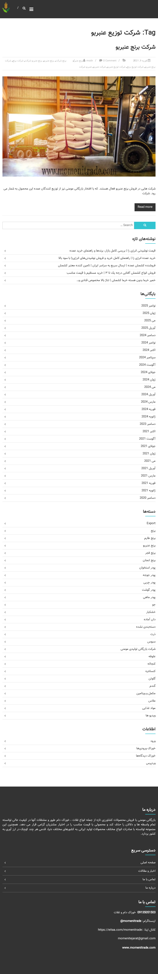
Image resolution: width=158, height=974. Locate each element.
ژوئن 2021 (149, 453)
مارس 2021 (148, 475)
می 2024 (150, 387)
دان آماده (150, 619)
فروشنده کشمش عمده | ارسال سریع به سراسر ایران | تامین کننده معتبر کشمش (107, 265)
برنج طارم (150, 538)
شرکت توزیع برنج (135, 67)
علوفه (152, 656)
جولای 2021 (148, 446)
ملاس (152, 700)
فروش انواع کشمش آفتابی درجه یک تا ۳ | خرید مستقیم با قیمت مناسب (111, 273)
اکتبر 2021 (149, 431)
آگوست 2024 (147, 365)
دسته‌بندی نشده (146, 627)
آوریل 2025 (148, 328)
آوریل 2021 (148, 468)
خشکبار (151, 612)
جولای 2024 (148, 372)
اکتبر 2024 (149, 350)
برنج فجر (150, 553)
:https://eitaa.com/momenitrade (121, 930)
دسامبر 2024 (148, 335)
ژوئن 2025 (149, 313)
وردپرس (151, 763)
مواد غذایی (149, 708)
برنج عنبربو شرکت (33, 61)
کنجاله (152, 664)
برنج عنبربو (78, 61)
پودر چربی (149, 582)
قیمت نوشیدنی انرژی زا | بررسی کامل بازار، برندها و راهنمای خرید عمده (113, 250)
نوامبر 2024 (148, 342)
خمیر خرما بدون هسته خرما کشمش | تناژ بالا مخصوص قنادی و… (116, 280)
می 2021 (150, 461)
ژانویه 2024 (149, 416)
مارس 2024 (148, 402)
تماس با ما (149, 879)
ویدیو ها (151, 715)
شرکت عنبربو (99, 67)
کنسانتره (150, 671)
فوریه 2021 (149, 483)
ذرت (153, 634)
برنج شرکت (61, 61)
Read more (145, 207)
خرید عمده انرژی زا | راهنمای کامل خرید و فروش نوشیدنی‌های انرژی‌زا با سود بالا (107, 258)
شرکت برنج (18, 61)
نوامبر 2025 (148, 305)
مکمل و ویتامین (146, 693)
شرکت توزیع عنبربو (116, 67)
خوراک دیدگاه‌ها (146, 755)
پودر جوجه (149, 575)
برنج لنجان (149, 560)
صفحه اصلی (148, 862)
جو (154, 604)
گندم (153, 686)
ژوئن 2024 (149, 379)
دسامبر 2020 (148, 498)
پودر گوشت (149, 590)
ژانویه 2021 (149, 490)
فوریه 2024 (149, 409)
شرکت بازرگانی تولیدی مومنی (138, 649)
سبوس (151, 641)
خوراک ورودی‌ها (146, 748)
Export (151, 523)
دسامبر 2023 (148, 424)
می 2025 (150, 320)
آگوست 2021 (147, 438)
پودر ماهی (149, 597)
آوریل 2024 (148, 394)
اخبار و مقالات (147, 871)
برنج (153, 530)
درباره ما (150, 888)
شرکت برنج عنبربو (136, 47)
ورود (153, 741)
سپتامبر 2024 (147, 357)
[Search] (145, 225)
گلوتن (152, 678)
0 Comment (109, 61)
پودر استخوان (147, 567)
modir (89, 61)
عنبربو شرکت (85, 67)
